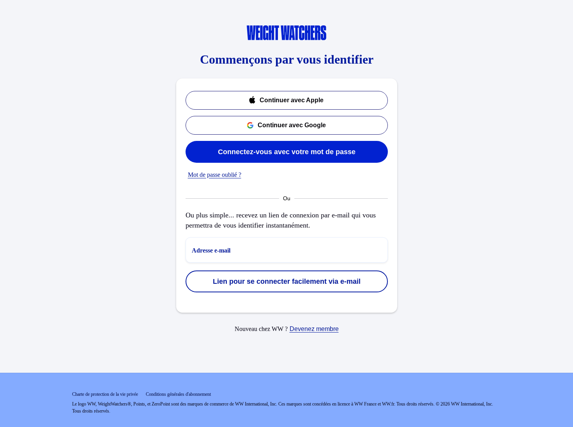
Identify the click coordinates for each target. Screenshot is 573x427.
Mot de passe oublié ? (214, 174)
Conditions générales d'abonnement (178, 394)
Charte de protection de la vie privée (105, 394)
